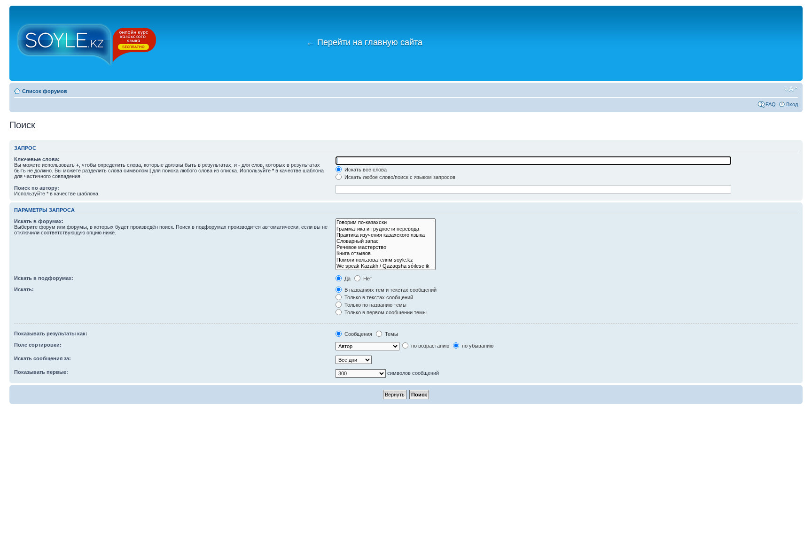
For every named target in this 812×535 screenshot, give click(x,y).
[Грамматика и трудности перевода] (385, 229)
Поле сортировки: (38, 345)
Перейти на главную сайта (364, 42)
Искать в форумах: (38, 221)
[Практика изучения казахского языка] (385, 235)
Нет (367, 278)
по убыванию (477, 346)
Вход (792, 104)
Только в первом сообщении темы (385, 312)
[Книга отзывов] (385, 253)
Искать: (24, 289)
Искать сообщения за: (42, 358)
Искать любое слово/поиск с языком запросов (399, 177)
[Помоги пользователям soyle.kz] (385, 260)
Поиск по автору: (36, 188)
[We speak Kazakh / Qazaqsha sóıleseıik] (385, 266)
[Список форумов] (87, 43)
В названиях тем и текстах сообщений (390, 290)
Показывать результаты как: (50, 333)
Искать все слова (365, 169)
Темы (390, 334)
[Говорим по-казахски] (385, 222)
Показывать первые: (41, 372)
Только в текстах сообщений (378, 297)
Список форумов (44, 91)
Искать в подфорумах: (43, 278)
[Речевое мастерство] (385, 247)
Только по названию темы (374, 305)
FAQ (770, 104)
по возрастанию (429, 346)
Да (347, 278)
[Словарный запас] (385, 241)
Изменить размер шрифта (791, 89)
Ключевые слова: (37, 159)
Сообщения (357, 334)
